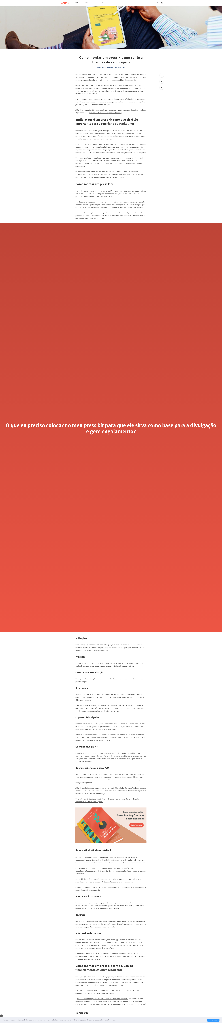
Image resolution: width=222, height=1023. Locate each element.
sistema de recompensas (102, 979)
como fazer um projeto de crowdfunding (108, 177)
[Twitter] (162, 81)
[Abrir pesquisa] (157, 3)
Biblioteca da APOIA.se (82, 3)
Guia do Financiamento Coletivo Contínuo (104, 1004)
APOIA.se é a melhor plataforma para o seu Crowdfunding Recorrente (102, 999)
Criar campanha (98, 3)
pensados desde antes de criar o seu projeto (103, 711)
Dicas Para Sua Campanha (105, 67)
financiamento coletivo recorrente (99, 970)
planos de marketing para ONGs (94, 882)
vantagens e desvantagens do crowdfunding (97, 982)
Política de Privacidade (108, 1020)
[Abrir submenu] (108, 3)
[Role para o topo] (162, 75)
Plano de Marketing (119, 124)
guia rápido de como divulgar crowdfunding (105, 113)
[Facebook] (162, 87)
